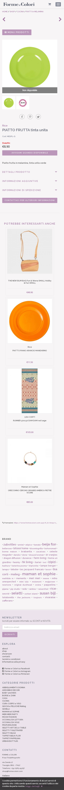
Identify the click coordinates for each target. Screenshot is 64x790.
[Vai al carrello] (49, 4)
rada (24, 589)
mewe (46, 578)
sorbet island (31, 594)
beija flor (49, 544)
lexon (48, 569)
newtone (6, 585)
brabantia (26, 551)
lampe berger (48, 565)
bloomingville (36, 548)
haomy (16, 562)
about (5, 648)
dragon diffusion (12, 558)
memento (21, 578)
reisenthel (43, 589)
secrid (5, 593)
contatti (6, 656)
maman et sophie (39, 574)
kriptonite (33, 566)
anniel (21, 545)
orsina (38, 585)
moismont (37, 582)
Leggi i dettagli (32, 786)
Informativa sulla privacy (13, 662)
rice (53, 588)
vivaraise (50, 597)
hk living (27, 562)
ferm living (40, 558)
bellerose (7, 548)
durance (27, 558)
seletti (16, 593)
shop (4, 651)
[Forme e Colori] (19, 4)
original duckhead (23, 585)
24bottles (9, 544)
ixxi (44, 562)
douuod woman (36, 555)
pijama (5, 589)
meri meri (34, 578)
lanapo (5, 569)
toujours (37, 597)
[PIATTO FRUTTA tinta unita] (8, 102)
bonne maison (9, 551)
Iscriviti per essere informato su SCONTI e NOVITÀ (26, 619)
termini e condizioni (11, 659)
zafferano (7, 600)
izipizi (52, 562)
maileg (15, 574)
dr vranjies (51, 554)
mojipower (50, 582)
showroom (7, 654)
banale (37, 545)
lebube (14, 569)
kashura (6, 566)
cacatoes (40, 551)
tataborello (8, 597)
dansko (17, 555)
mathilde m (7, 578)
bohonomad (50, 548)
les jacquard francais (32, 569)
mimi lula (23, 582)
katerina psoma (19, 566)
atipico (28, 545)
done (24, 555)
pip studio (15, 589)
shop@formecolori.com (12, 771)
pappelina (49, 584)
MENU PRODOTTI (18, 32)
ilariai (38, 562)
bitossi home (20, 548)
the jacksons (23, 597)
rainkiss (32, 589)
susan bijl (48, 593)
